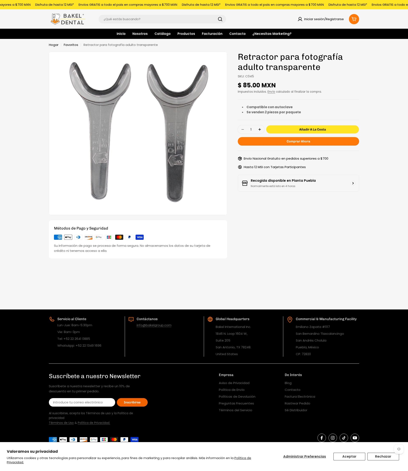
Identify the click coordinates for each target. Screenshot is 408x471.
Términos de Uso (61, 423)
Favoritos (71, 45)
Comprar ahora (298, 141)
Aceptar (349, 456)
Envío (271, 92)
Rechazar (383, 456)
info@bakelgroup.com (154, 325)
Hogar (53, 45)
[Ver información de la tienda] (353, 183)
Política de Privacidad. (94, 423)
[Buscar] (220, 19)
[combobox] (162, 19)
